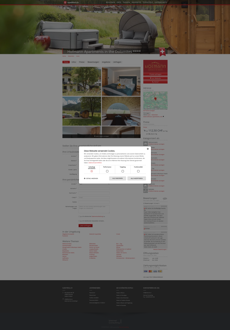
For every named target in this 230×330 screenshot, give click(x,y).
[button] (91, 178)
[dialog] (115, 165)
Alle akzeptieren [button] (137, 178)
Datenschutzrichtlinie (95, 163)
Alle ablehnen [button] (117, 178)
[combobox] (148, 149)
